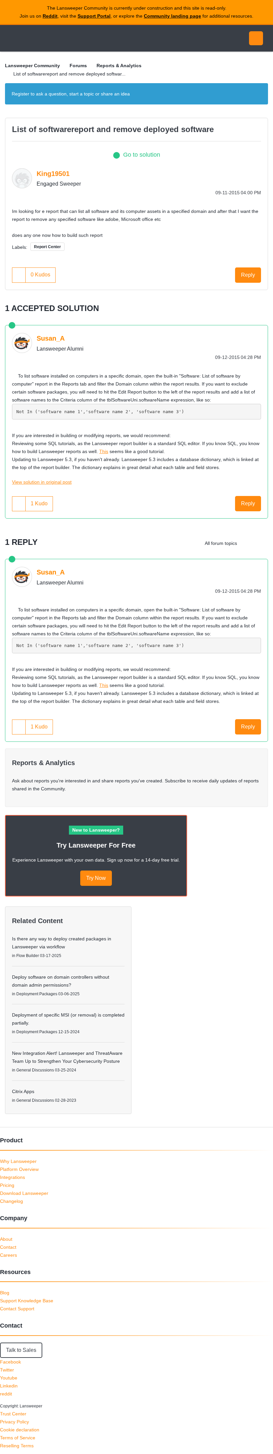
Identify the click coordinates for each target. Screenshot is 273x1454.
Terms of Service (17, 1437)
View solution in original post (42, 482)
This (103, 451)
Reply (248, 275)
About (6, 1239)
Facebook (10, 1362)
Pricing (7, 1185)
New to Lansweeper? (96, 830)
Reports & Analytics (119, 65)
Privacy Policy (14, 1421)
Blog (4, 1292)
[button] (19, 275)
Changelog (11, 1201)
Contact (8, 1247)
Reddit (50, 16)
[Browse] (12, 38)
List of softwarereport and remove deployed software (113, 129)
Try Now (96, 878)
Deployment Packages (36, 994)
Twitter (7, 1370)
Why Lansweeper (18, 1161)
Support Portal (94, 16)
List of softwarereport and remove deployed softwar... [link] (69, 74)
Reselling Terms (17, 1445)
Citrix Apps (23, 1091)
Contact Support (17, 1308)
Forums (78, 65)
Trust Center (13, 1413)
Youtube (8, 1377)
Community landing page (172, 16)
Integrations (12, 1177)
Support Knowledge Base (26, 1300)
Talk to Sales (21, 1350)
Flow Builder (27, 955)
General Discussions (35, 1070)
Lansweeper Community (66, 38)
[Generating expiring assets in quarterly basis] (248, 543)
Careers (8, 1255)
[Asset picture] (261, 543)
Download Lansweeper (24, 1193)
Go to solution (141, 154)
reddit (6, 1393)
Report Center (47, 246)
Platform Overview (19, 1169)
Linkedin (9, 1385)
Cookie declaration (19, 1429)
